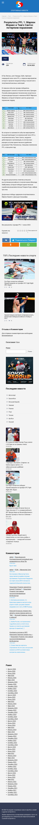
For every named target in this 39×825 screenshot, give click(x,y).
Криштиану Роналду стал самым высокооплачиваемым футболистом (21, 639)
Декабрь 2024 (12, 712)
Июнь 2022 (11, 777)
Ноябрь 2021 (12, 790)
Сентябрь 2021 (13, 795)
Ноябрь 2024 (12, 714)
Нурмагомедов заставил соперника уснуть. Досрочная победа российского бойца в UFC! (19, 316)
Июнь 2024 (11, 725)
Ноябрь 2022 (12, 766)
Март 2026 (11, 680)
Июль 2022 (11, 775)
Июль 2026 (11, 671)
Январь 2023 (12, 762)
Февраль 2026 (12, 682)
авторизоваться (7, 335)
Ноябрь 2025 (12, 688)
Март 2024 (11, 732)
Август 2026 (12, 669)
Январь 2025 (12, 710)
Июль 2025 (11, 697)
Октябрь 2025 (12, 691)
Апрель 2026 (12, 678)
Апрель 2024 (12, 730)
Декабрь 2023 (12, 738)
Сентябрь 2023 (13, 745)
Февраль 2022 (12, 784)
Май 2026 (11, 675)
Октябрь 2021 (12, 792)
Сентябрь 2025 (13, 693)
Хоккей (11, 422)
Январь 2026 (12, 684)
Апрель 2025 (12, 704)
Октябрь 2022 (12, 769)
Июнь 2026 (11, 673)
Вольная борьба (14, 402)
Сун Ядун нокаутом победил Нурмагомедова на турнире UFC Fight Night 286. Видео (18, 283)
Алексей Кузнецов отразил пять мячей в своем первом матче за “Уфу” (20, 613)
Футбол (11, 418)
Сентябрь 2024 (13, 719)
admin (11, 557)
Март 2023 (11, 758)
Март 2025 (11, 706)
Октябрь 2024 (12, 717)
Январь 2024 (12, 736)
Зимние (11, 405)
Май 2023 (11, 753)
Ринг (5, 59)
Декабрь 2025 (12, 686)
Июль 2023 (11, 749)
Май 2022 (11, 779)
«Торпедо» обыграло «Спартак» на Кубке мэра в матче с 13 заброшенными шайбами (17, 465)
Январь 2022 (12, 786)
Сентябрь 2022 (13, 771)
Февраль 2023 (12, 760)
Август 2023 (12, 747)
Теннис (11, 415)
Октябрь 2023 (12, 743)
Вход (18, 342)
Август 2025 (12, 695)
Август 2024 (12, 721)
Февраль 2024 (12, 734)
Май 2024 (11, 727)
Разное (11, 408)
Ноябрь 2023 (12, 740)
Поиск (8, 348)
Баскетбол (12, 398)
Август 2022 (12, 773)
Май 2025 (11, 701)
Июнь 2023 (11, 751)
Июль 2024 (11, 723)
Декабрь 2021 (12, 788)
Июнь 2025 (11, 699)
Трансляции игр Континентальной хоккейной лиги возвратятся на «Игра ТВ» (21, 559)
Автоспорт (12, 395)
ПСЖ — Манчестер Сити (23, 570)
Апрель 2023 (12, 756)
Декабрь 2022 (12, 764)
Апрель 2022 (12, 782)
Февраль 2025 (12, 708)
